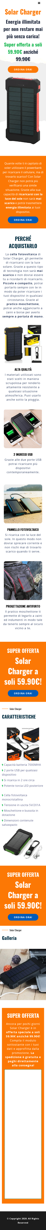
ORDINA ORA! (23, 69)
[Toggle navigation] (39, 3)
